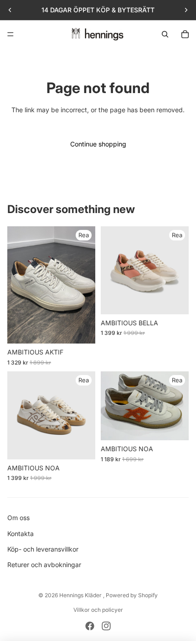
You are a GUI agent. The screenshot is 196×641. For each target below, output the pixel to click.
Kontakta (20, 533)
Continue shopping (98, 144)
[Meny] (10, 34)
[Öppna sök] (165, 34)
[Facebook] (89, 625)
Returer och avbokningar (44, 564)
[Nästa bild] (186, 10)
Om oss (18, 517)
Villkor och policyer (98, 609)
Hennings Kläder (81, 595)
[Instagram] (106, 625)
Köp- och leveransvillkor (42, 549)
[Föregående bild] (10, 10)
